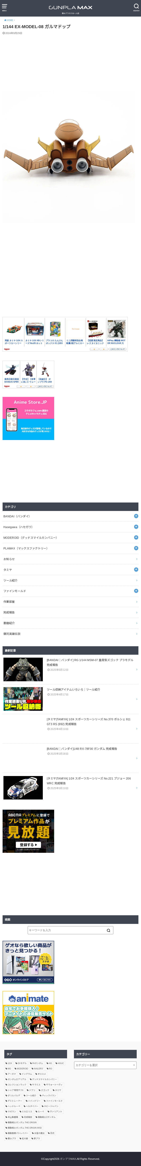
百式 (52, 1133)
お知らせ (9, 559)
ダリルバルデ (14, 1095)
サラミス (36, 1085)
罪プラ (37, 1138)
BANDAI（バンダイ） (17, 516)
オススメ (42, 1074)
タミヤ (7, 569)
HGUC (61, 1063)
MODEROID (22, 1068)
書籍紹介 (9, 623)
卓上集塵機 (13, 1117)
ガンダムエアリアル (17, 1079)
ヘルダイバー (32, 1106)
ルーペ (41, 1111)
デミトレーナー (15, 1101)
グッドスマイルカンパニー (44, 1079)
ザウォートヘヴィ (54, 1085)
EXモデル (22, 1063)
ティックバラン (49, 1095)
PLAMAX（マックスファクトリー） (26, 548)
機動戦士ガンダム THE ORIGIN (22, 1122)
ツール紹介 (10, 580)
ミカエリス (27, 1111)
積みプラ (12, 1138)
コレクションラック (17, 1085)
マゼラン (12, 1111)
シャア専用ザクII (15, 1090)
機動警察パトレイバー (18, 1133)
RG (50, 1068)
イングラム (27, 1074)
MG (9, 1068)
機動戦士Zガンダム (47, 1117)
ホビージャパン (51, 1106)
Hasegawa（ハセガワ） (18, 527)
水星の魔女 (39, 1133)
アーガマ (12, 1074)
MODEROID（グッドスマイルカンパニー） (31, 537)
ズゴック (45, 1090)
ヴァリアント (56, 1111)
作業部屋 (9, 601)
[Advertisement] (70, 63)
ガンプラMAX (68, 1159)
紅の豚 (25, 1138)
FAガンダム (37, 1063)
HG (50, 1063)
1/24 (10, 1063)
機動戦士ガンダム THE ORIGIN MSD (25, 1128)
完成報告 (9, 612)
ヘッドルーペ (14, 1106)
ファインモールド (14, 591)
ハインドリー (34, 1101)
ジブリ (32, 1090)
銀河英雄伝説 (11, 633)
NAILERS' (38, 1068)
